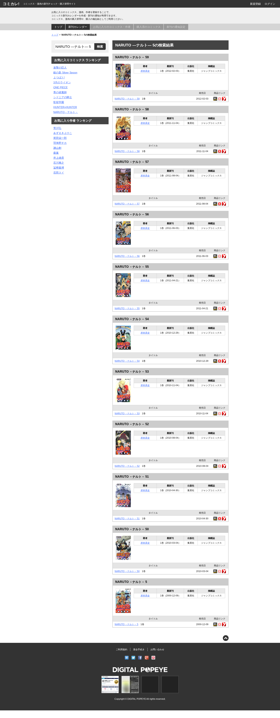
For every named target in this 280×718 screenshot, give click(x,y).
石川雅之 (58, 162)
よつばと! (59, 77)
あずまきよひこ (62, 133)
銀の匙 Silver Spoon (65, 72)
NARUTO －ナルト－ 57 (132, 161)
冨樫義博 (58, 167)
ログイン (270, 3)
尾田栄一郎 (60, 137)
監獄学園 (58, 102)
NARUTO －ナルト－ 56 (132, 214)
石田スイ (58, 172)
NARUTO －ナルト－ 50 (132, 529)
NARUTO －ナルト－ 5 (131, 581)
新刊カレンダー (77, 26)
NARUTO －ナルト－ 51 (132, 476)
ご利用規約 (121, 649)
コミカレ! (11, 4)
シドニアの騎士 (62, 97)
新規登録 (255, 3)
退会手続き (139, 649)
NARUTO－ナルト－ (65, 112)
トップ (58, 26)
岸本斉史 (145, 71)
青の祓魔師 (60, 92)
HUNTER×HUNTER (65, 107)
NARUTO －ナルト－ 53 (132, 371)
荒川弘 (57, 128)
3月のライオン (62, 82)
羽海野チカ (60, 142)
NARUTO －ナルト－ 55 (132, 266)
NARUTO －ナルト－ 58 (132, 109)
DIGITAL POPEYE (136, 699)
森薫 (56, 152)
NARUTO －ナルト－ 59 (132, 57)
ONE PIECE (60, 87)
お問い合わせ (157, 649)
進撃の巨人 (60, 67)
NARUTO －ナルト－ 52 (132, 424)
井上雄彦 (58, 157)
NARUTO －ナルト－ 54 (132, 319)
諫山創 (57, 147)
